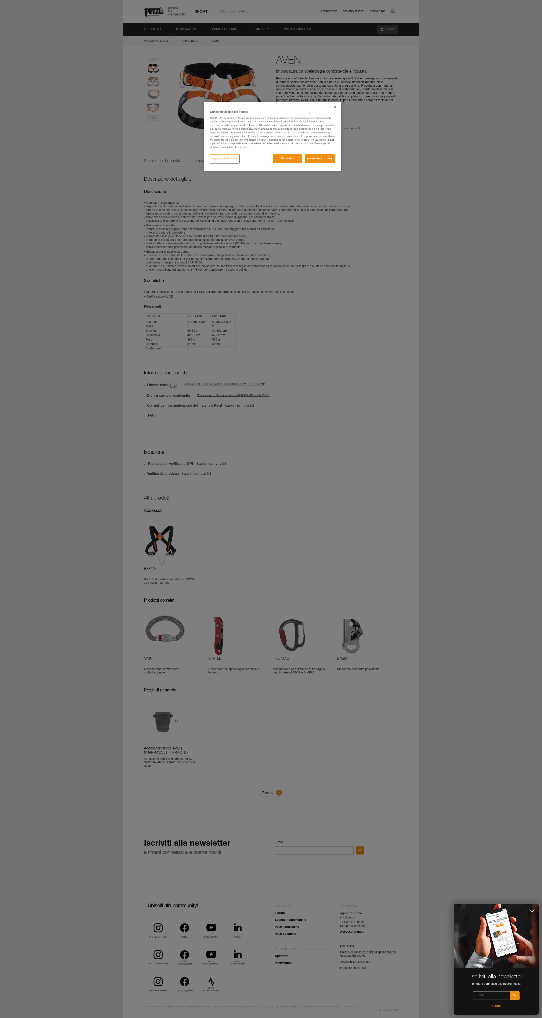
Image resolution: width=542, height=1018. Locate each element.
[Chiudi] (335, 107)
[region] (272, 136)
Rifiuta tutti (287, 159)
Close (496, 1006)
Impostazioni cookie (224, 159)
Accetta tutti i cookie (320, 159)
